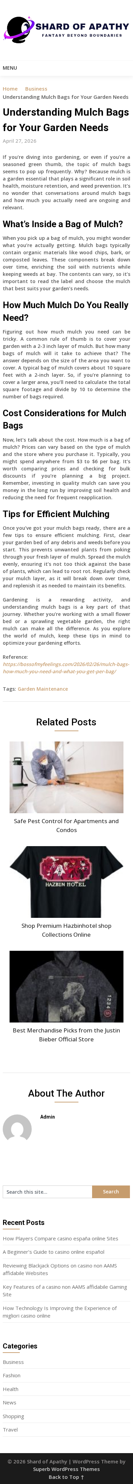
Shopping (13, 1416)
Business (36, 88)
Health (10, 1389)
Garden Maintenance (43, 689)
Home (10, 88)
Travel (10, 1429)
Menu (10, 68)
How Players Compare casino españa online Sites (60, 1238)
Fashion (11, 1375)
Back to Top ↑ (66, 1476)
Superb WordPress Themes (66, 1468)
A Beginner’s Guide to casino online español (53, 1251)
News (9, 1402)
